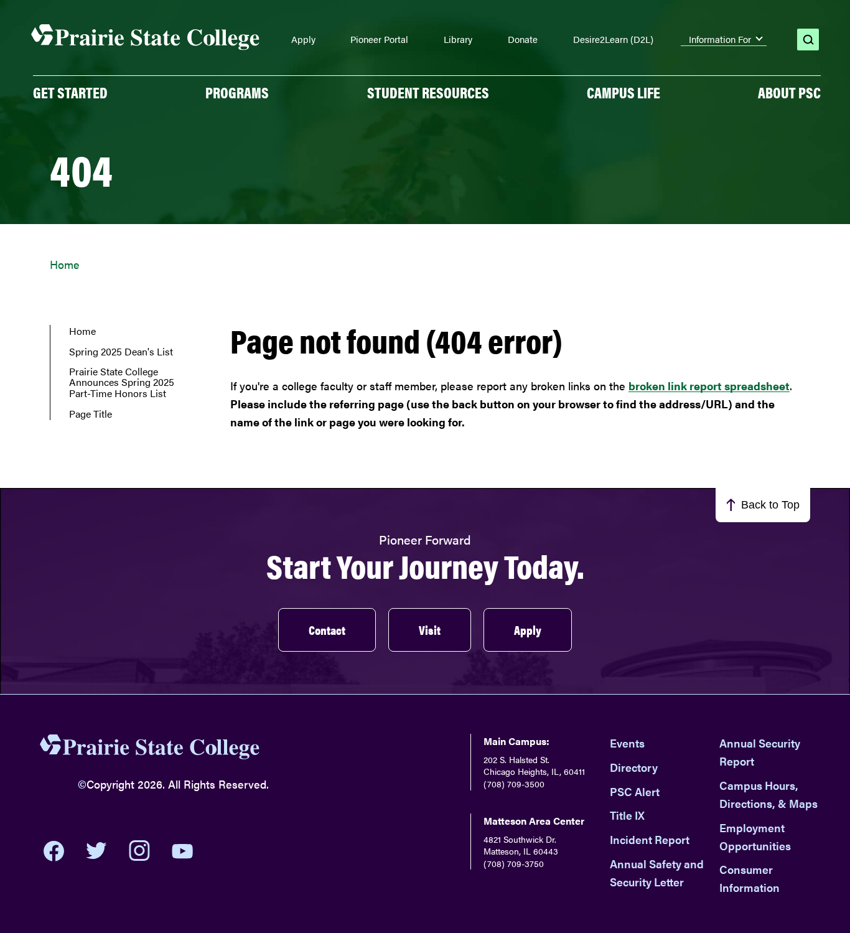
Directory (634, 767)
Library (458, 39)
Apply (303, 39)
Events (627, 743)
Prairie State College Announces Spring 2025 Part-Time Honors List (121, 382)
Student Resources (428, 92)
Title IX (627, 815)
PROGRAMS (237, 92)
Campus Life (623, 92)
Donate (523, 39)
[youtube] (182, 851)
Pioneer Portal (379, 39)
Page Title (90, 414)
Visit (430, 630)
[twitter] (96, 851)
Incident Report (649, 839)
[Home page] (145, 37)
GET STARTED (70, 92)
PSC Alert (635, 791)
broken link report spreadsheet (709, 385)
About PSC (789, 92)
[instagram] (139, 850)
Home (64, 264)
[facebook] (54, 850)
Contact (327, 630)
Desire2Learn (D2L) (613, 39)
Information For (720, 39)
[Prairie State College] (150, 749)
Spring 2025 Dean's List (121, 351)
